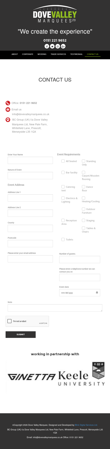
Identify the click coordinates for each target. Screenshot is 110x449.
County (11, 222)
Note (10, 302)
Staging (90, 220)
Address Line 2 (14, 207)
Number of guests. (67, 253)
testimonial (76, 54)
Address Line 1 (14, 192)
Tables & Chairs (89, 230)
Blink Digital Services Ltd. (86, 424)
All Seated (71, 161)
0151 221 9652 (55, 40)
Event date (64, 287)
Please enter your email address (22, 253)
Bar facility (71, 172)
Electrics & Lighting (69, 200)
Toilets (69, 239)
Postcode (12, 237)
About (16, 54)
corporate (27, 54)
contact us (92, 54)
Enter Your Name (15, 154)
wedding (42, 54)
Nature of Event (15, 169)
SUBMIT (21, 334)
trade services (58, 54)
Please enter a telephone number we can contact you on (77, 270)
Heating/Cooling (91, 201)
